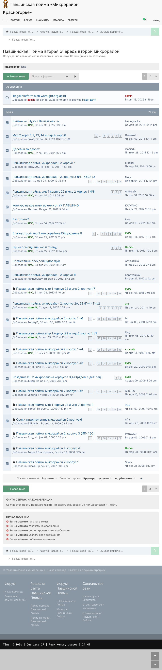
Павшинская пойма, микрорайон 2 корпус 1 (47, 462)
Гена (128, 177)
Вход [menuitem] (156, 20)
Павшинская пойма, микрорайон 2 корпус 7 (43, 163)
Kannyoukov (35, 278)
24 (104, 363)
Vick (127, 405)
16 (104, 181)
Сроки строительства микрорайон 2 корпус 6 (49, 419)
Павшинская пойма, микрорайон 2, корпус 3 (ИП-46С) (55, 433)
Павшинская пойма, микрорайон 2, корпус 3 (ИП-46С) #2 (53, 177)
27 (99, 338)
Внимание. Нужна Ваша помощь (35, 121)
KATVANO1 (131, 205)
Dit (126, 318)
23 (99, 363)
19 (120, 181)
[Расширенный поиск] (75, 76)
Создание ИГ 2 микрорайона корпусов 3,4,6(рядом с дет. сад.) (57, 377)
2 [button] (150, 76)
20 (114, 438)
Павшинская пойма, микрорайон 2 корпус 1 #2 (49, 391)
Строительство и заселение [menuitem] (93, 606)
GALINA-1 (33, 423)
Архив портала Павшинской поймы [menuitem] (40, 609)
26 (99, 350)
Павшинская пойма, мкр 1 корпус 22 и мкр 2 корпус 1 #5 (56, 333)
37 (120, 319)
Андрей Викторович (40, 452)
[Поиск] (155, 32)
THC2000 (33, 166)
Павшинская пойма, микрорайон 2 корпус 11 (44, 275)
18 (114, 181)
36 (114, 319)
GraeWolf (130, 135)
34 (114, 293)
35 (120, 293)
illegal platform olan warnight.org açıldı (39, 96)
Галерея (73, 20)
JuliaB (31, 380)
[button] (156, 76)
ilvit (127, 304)
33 (109, 293)
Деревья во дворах (26, 149)
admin (31, 99)
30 (114, 338)
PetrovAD (131, 433)
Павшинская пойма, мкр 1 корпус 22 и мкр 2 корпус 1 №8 (53, 191)
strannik (32, 307)
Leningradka (132, 121)
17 (109, 181)
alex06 (31, 408)
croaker (129, 162)
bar (29, 180)
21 (120, 438)
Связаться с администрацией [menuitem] (86, 570)
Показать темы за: (35, 478)
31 (99, 293)
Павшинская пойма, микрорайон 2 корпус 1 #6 (49, 318)
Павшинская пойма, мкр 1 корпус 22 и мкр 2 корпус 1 (54, 405)
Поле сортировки (84, 478)
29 (109, 338)
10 (115, 234)
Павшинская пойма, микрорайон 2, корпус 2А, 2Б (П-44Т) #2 (56, 303)
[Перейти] (141, 478)
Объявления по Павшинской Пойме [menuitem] (92, 616)
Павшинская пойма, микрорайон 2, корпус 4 (48, 448)
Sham (128, 462)
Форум (28, 20)
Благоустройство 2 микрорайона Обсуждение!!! (47, 233)
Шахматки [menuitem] (42, 20)
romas (31, 465)
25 (109, 363)
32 (104, 293)
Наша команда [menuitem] (56, 570)
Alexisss (32, 209)
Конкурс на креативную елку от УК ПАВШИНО (45, 205)
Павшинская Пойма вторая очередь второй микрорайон (61, 51)
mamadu (130, 148)
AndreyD (130, 191)
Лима (30, 139)
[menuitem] (42, 20)
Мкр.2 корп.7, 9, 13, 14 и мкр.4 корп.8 (39, 135)
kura (127, 219)
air (28, 366)
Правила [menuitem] (58, 20)
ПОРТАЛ (15, 20)
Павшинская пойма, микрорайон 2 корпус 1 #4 (49, 349)
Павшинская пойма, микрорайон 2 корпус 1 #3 (49, 363)
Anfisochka (132, 260)
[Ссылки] (4, 20)
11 (120, 234)
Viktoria (32, 394)
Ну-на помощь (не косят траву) (34, 247)
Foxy (30, 437)
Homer (129, 247)
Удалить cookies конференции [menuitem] (25, 570)
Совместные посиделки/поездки (36, 261)
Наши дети (89, 99)
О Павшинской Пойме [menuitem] (66, 602)
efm (127, 419)
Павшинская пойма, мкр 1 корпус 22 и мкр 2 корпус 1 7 (55, 289)
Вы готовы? (20, 219)
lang (23, 66)
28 (104, 338)
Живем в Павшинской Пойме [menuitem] (64, 613)
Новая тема (17, 76)
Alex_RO (130, 390)
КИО (30, 125)
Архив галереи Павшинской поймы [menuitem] (40, 621)
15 (99, 181)
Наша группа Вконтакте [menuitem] (91, 598)
